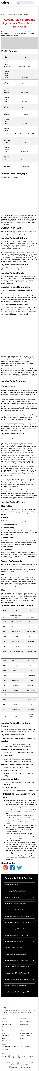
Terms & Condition (25, 1021)
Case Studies (6, 1040)
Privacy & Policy (24, 1024)
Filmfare (34, 221)
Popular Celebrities (13, 14)
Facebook (25, 1046)
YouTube (16, 1046)
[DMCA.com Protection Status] (19, 1067)
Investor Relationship (26, 1026)
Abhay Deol (26, 818)
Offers (4, 1038)
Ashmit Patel (25, 309)
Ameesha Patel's (12, 309)
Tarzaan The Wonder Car (17, 461)
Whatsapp (14, 1050)
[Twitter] (19, 870)
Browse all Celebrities (26, 1033)
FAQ (3, 1033)
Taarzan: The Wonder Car (8, 221)
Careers (22, 1038)
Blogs (3, 1026)
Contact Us (5, 1035)
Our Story (5, 1021)
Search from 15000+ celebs (26, 3)
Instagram (7, 1046)
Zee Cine (16, 583)
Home (3, 14)
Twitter (6, 1049)
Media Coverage (7, 1024)
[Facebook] (12, 870)
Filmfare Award (16, 759)
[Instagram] (4, 870)
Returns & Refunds (25, 1035)
